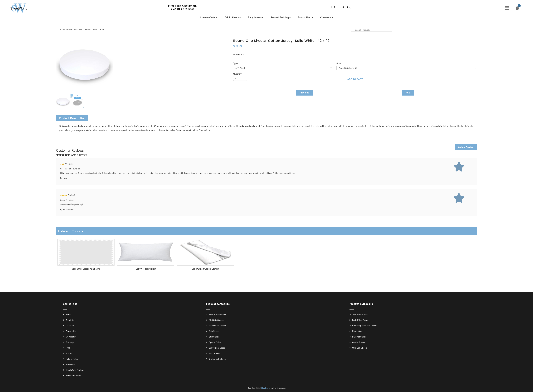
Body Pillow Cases (360, 320)
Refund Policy (72, 358)
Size (338, 63)
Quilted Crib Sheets (217, 358)
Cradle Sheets (358, 342)
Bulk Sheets (214, 336)
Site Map (70, 342)
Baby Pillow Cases (217, 347)
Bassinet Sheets (359, 336)
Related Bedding (280, 17)
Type (235, 63)
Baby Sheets (255, 17)
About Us (70, 320)
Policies (69, 353)
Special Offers (215, 342)
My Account (71, 336)
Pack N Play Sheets (217, 314)
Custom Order (208, 17)
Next (408, 92)
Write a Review (465, 147)
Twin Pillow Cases (360, 314)
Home (62, 29)
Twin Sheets (214, 353)
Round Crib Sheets (217, 325)
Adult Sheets (232, 17)
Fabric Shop (304, 17)
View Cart (70, 325)
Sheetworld (265, 388)
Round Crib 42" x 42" (95, 29)
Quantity (237, 73)
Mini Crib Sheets (216, 320)
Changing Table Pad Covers (364, 325)
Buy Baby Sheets (74, 29)
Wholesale (70, 364)
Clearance (325, 17)
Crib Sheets (214, 331)
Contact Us (71, 331)
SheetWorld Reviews (75, 370)
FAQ (68, 347)
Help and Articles (73, 375)
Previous (304, 92)
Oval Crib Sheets (359, 347)
